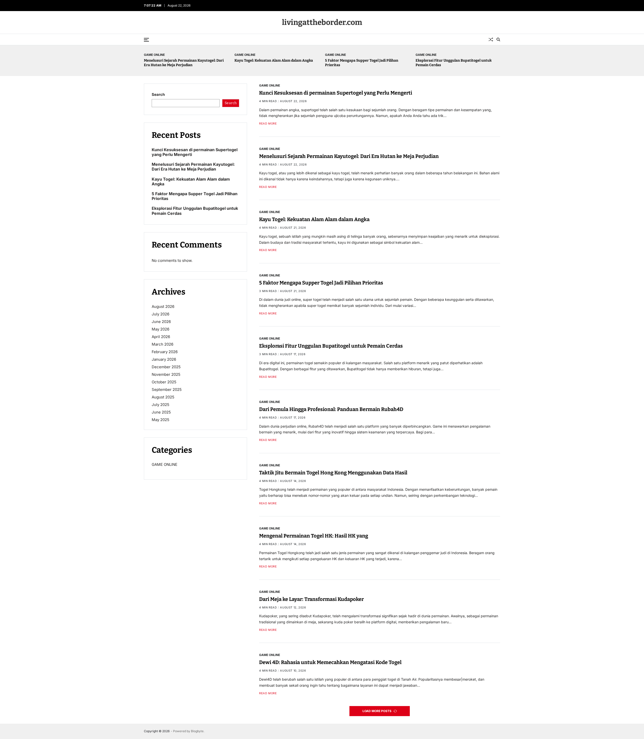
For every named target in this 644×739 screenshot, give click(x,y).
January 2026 (164, 359)
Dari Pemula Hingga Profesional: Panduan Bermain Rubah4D (331, 409)
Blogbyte (197, 731)
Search (158, 94)
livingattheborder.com (322, 22)
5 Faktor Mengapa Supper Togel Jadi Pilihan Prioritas (321, 283)
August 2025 (163, 397)
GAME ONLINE (154, 54)
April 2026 (161, 336)
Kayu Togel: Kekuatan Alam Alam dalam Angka (273, 60)
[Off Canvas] (146, 40)
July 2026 (160, 314)
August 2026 (163, 306)
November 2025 (166, 374)
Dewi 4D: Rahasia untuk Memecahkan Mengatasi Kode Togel (330, 663)
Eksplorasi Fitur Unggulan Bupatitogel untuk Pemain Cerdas (331, 346)
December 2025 (166, 366)
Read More (268, 123)
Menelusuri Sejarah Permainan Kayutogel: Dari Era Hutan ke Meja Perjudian (184, 62)
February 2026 (165, 351)
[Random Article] (491, 39)
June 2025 (161, 412)
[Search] (498, 39)
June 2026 (161, 321)
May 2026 (160, 329)
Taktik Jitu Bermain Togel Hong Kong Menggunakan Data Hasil (333, 473)
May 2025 (160, 419)
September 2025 (167, 389)
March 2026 (162, 344)
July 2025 (160, 404)
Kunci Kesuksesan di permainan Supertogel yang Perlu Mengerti (335, 93)
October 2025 (164, 382)
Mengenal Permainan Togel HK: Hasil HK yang (313, 536)
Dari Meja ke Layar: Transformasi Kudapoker (311, 599)
